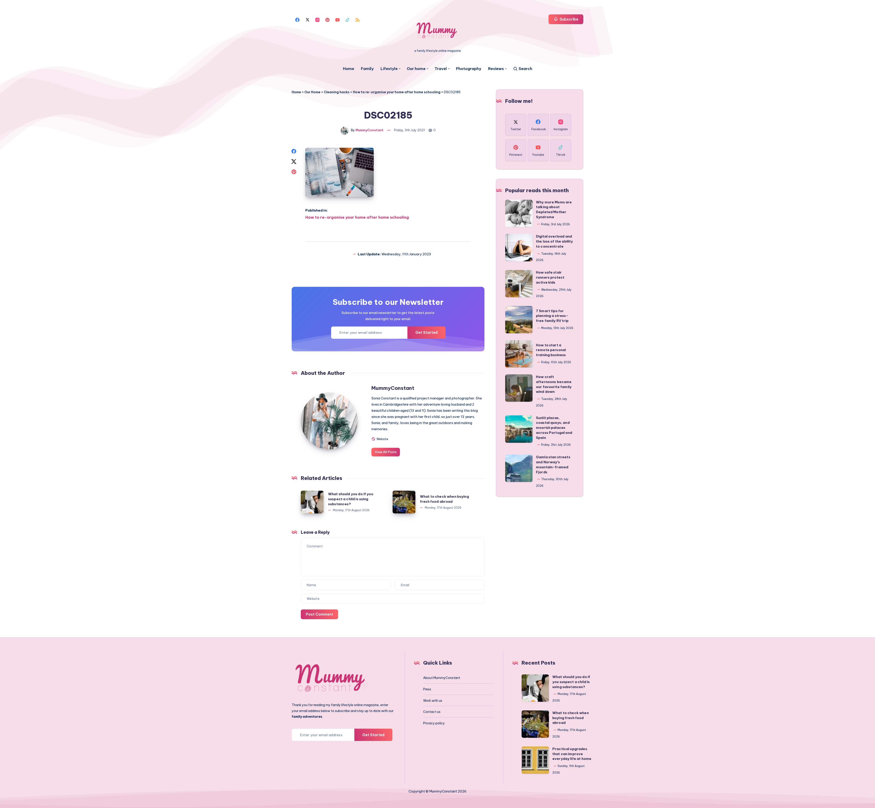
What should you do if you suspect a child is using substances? (350, 499)
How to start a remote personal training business (551, 350)
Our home (416, 68)
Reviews (496, 68)
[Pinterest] (327, 19)
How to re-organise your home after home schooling (396, 92)
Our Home (312, 92)
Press (427, 689)
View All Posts (385, 452)
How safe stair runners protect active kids (550, 277)
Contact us (431, 712)
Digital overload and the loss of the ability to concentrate (554, 241)
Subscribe (568, 19)
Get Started (426, 332)
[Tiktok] (347, 19)
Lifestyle (389, 68)
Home (348, 68)
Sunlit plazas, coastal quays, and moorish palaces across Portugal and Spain (554, 428)
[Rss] (357, 19)
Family (367, 68)
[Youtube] (337, 19)
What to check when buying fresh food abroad (570, 718)
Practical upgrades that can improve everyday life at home (571, 754)
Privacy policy (434, 723)
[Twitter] (307, 19)
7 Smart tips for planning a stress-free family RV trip (552, 316)
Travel (441, 68)
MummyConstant (392, 388)
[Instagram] (317, 19)
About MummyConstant (441, 678)
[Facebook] (297, 19)
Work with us (432, 701)
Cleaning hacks (337, 92)
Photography (468, 68)
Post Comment (319, 614)
